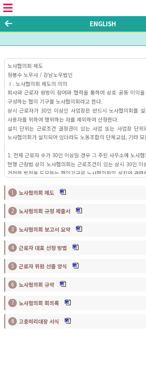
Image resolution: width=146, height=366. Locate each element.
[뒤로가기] (8, 24)
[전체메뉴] (8, 8)
